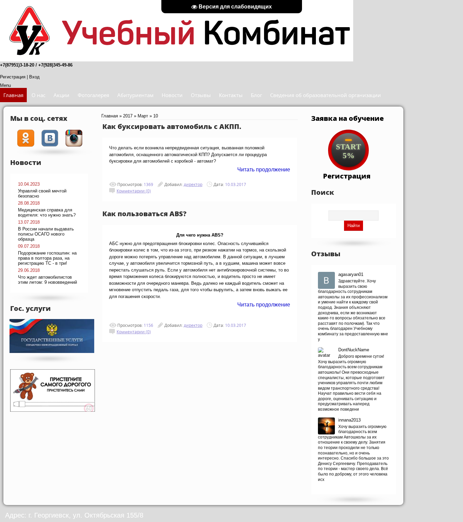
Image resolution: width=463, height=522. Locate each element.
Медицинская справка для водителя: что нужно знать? (47, 212)
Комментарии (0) (134, 190)
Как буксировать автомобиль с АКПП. (171, 126)
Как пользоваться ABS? (144, 213)
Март (143, 115)
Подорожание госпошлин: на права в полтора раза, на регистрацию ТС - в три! (47, 258)
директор (193, 184)
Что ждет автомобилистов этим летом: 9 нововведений (47, 280)
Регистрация (12, 76)
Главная (109, 115)
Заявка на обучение (347, 118)
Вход (34, 76)
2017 (128, 115)
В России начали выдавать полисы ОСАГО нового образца (46, 234)
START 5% (348, 151)
